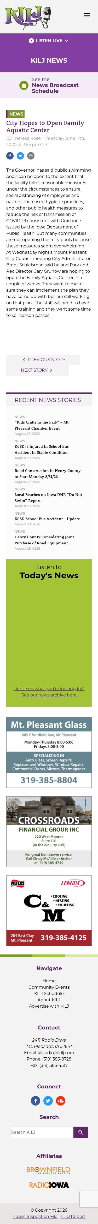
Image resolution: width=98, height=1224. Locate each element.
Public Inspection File (35, 1216)
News (16, 113)
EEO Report (73, 1216)
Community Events (49, 987)
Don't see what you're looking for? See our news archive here (49, 692)
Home (49, 980)
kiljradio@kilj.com (56, 1052)
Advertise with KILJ (49, 1006)
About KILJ (49, 999)
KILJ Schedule (49, 993)
